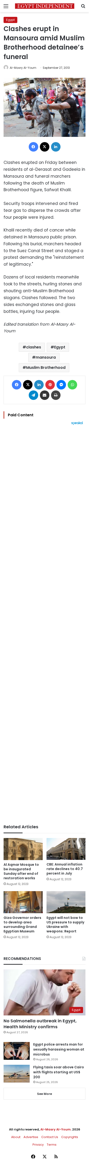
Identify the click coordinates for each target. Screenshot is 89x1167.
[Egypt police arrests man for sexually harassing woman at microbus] (17, 1051)
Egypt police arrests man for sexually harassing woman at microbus (58, 1049)
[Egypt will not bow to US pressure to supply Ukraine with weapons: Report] (66, 902)
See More (44, 1094)
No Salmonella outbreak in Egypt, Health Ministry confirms (40, 1024)
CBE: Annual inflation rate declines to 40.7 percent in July (65, 869)
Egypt (10, 20)
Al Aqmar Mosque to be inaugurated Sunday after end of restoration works (21, 871)
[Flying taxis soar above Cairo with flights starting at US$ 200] (17, 1074)
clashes (33, 347)
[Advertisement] (44, 625)
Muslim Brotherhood (46, 367)
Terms (51, 1144)
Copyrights (69, 1137)
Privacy (38, 1144)
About (15, 1137)
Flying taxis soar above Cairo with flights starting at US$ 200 (58, 1072)
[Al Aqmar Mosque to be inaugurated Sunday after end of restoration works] (23, 849)
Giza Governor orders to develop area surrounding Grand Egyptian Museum (22, 924)
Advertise (30, 1137)
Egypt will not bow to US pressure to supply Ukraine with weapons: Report (65, 924)
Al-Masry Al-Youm (23, 68)
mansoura (46, 357)
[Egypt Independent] (44, 6)
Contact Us (49, 1137)
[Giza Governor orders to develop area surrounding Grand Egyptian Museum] (23, 902)
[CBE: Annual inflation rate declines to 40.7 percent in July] (66, 849)
